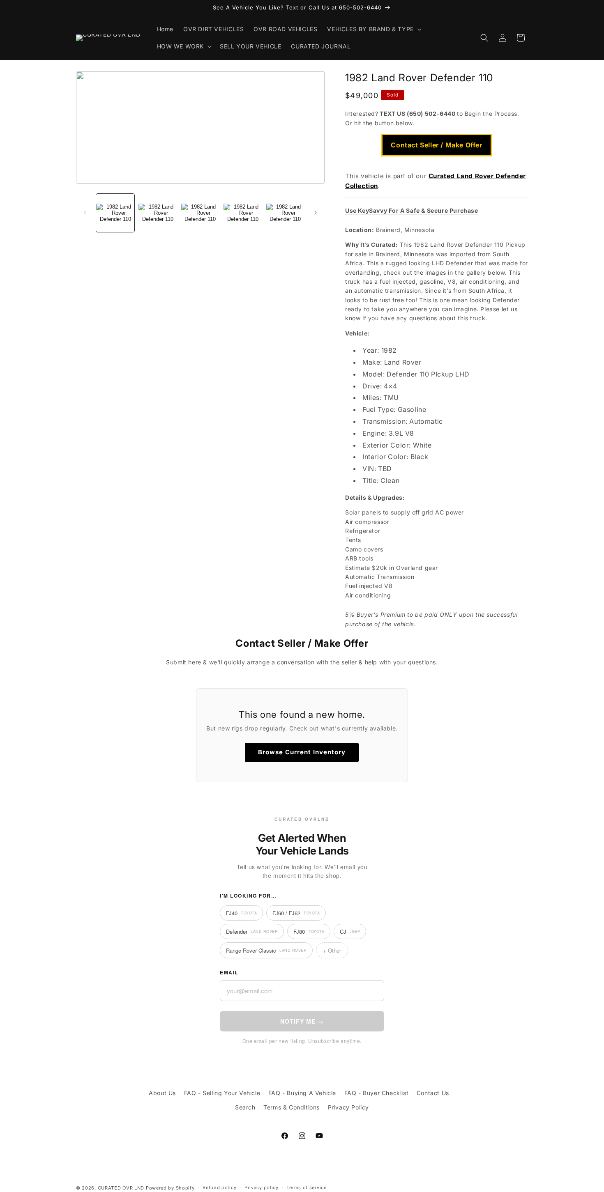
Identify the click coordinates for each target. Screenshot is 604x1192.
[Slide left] (85, 213)
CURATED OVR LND (121, 1188)
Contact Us (433, 1092)
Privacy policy (261, 1187)
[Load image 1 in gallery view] (115, 213)
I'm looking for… (248, 895)
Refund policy (219, 1187)
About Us (162, 1092)
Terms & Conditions (291, 1107)
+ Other (332, 950)
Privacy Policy (348, 1107)
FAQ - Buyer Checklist (376, 1092)
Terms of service (306, 1187)
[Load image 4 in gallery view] (243, 213)
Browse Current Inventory (302, 752)
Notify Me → (302, 1021)
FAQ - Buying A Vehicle (302, 1092)
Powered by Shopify (170, 1188)
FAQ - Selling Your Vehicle (222, 1092)
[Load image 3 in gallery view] (200, 213)
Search (245, 1107)
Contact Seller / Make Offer (436, 145)
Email (229, 972)
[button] (373, 29)
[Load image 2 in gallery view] (157, 213)
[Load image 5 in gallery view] (285, 213)
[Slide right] (316, 213)
